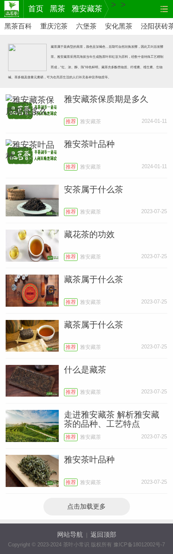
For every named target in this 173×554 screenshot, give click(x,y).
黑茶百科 (18, 26)
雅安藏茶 (87, 8)
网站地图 (164, 9)
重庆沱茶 (54, 26)
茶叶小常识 (11, 9)
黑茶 (57, 8)
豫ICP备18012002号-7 (139, 545)
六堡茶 (86, 26)
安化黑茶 (118, 26)
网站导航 (70, 534)
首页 (35, 8)
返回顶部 (103, 534)
